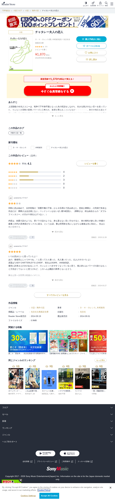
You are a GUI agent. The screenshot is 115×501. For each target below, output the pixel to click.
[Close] (110, 488)
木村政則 (38, 148)
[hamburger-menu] (112, 4)
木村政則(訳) (57, 39)
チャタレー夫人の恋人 (59, 148)
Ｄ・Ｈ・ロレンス (19, 148)
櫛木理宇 (11, 394)
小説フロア (17, 11)
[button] (85, 461)
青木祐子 (28, 394)
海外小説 (35, 11)
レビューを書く (41, 49)
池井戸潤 (61, 394)
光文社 (83, 312)
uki (34, 394)
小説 (27, 11)
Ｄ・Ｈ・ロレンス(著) (43, 39)
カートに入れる (93, 46)
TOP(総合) (6, 11)
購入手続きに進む (93, 39)
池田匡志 (45, 394)
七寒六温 (52, 394)
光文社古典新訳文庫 (40, 312)
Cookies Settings (28, 496)
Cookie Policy (44, 490)
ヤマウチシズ (21, 394)
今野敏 (94, 394)
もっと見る (59, 116)
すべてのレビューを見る (57, 295)
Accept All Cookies (49, 496)
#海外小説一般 (16, 133)
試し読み (93, 59)
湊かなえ (78, 394)
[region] (57, 492)
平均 (24, 164)
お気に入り (93, 53)
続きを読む (59, 232)
